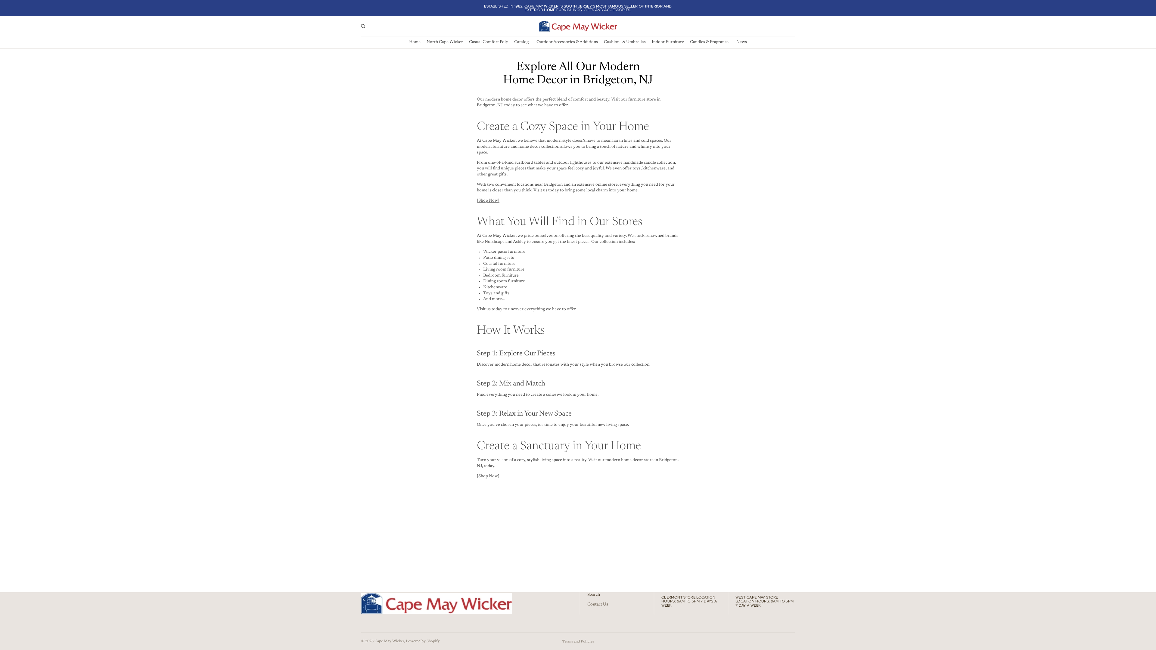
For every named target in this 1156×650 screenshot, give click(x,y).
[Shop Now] (488, 201)
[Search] (363, 26)
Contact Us (597, 604)
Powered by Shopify (423, 641)
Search (593, 595)
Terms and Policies (578, 641)
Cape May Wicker (389, 641)
